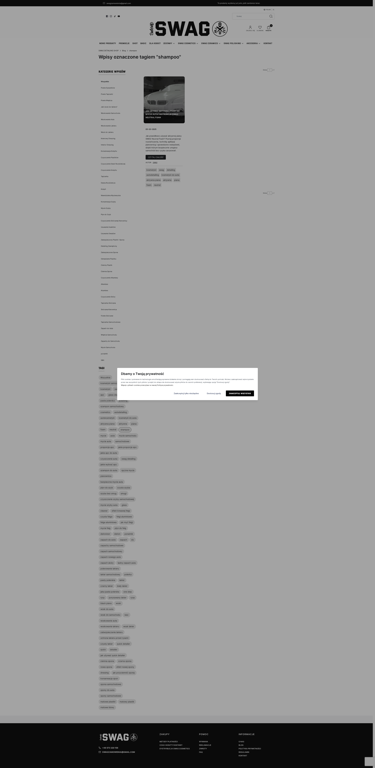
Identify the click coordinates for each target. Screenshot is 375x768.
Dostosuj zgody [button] (214, 393)
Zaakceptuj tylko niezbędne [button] (186, 393)
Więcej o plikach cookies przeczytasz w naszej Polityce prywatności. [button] (147, 385)
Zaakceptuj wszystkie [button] (240, 393)
